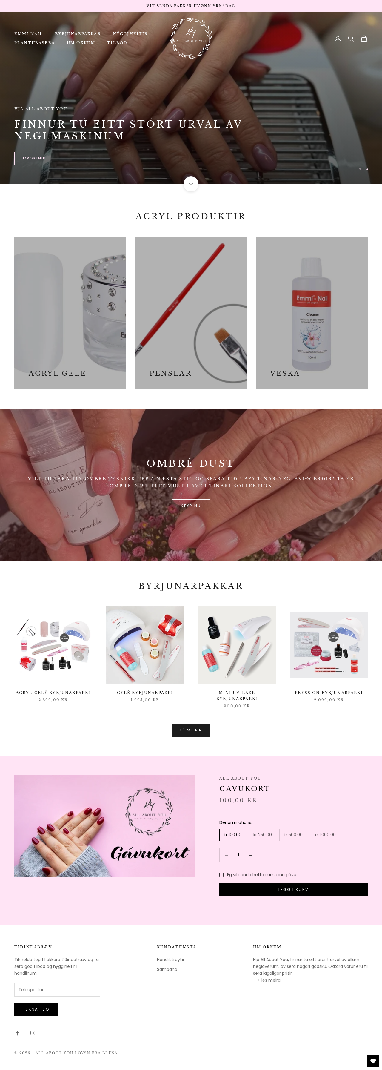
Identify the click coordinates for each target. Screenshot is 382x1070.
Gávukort (245, 789)
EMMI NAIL (28, 34)
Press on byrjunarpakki (329, 692)
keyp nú (191, 506)
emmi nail (35, 158)
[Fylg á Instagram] (33, 1033)
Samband (167, 969)
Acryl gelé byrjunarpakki (53, 692)
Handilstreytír (170, 959)
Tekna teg (36, 1009)
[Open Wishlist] (373, 1061)
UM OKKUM (81, 43)
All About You (240, 778)
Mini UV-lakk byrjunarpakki (237, 695)
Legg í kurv (293, 890)
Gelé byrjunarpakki (145, 692)
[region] (191, 98)
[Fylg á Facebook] (17, 1033)
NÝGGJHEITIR (130, 34)
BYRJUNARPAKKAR (78, 34)
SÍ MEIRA (191, 730)
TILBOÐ (117, 43)
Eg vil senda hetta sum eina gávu (261, 875)
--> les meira (267, 980)
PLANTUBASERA (34, 43)
